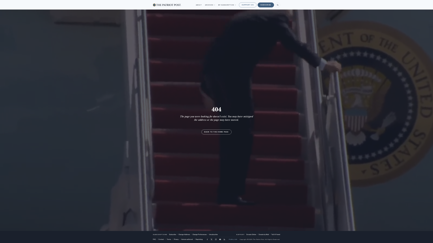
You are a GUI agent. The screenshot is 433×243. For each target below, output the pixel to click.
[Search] (277, 4)
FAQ (154, 239)
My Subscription (226, 5)
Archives (209, 5)
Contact (161, 239)
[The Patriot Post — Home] (167, 4)
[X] (212, 239)
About (199, 5)
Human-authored (187, 239)
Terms (169, 239)
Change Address (184, 234)
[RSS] (224, 239)
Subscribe (265, 5)
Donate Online (251, 234)
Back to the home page (216, 132)
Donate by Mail (264, 234)
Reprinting (199, 239)
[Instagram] (216, 239)
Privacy (176, 239)
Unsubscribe (213, 234)
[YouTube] (220, 239)
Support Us (248, 5)
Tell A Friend (275, 234)
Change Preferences (199, 234)
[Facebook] (207, 239)
